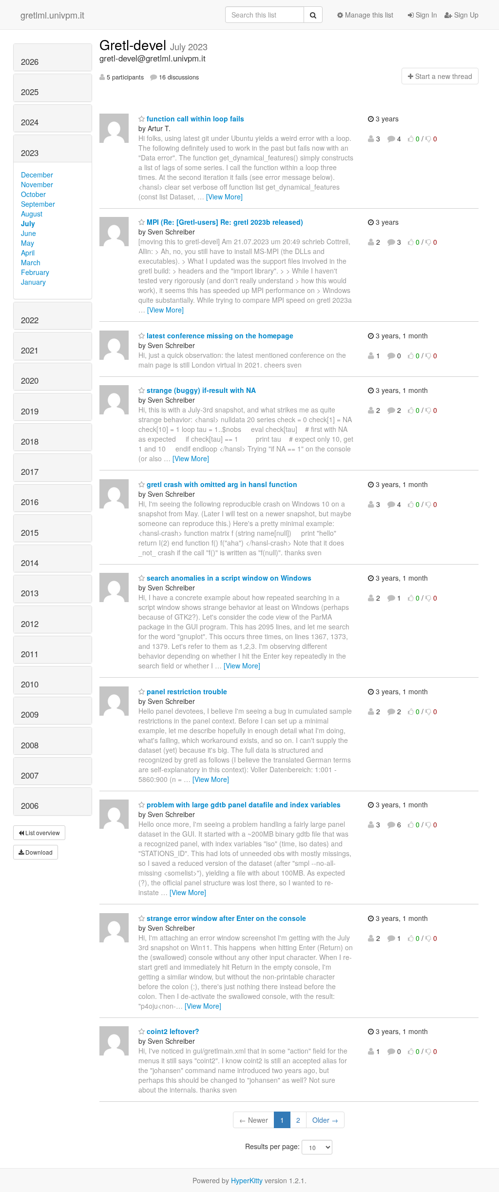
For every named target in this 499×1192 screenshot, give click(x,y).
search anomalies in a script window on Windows (228, 578)
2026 (29, 61)
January (33, 282)
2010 (29, 684)
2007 (29, 775)
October (33, 194)
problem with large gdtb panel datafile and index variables (243, 804)
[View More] (224, 196)
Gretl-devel (134, 44)
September (38, 204)
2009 (29, 714)
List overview (42, 832)
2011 (29, 654)
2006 (29, 805)
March (30, 262)
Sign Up (465, 15)
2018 (29, 441)
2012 (29, 623)
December (37, 174)
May (27, 243)
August (31, 213)
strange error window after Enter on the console (225, 918)
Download (38, 852)
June (28, 233)
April (28, 252)
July (28, 223)
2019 (29, 411)
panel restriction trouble (186, 691)
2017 (29, 471)
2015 (29, 532)
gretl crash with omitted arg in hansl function (221, 484)
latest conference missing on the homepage (219, 335)
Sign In (425, 15)
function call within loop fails (194, 118)
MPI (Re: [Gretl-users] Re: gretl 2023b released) (224, 222)
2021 (29, 350)
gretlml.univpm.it (52, 14)
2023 (29, 152)
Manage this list (368, 15)
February (35, 272)
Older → (325, 1120)
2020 (29, 380)
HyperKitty (247, 1180)
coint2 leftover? (172, 1031)
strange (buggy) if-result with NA (200, 390)
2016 (29, 502)
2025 (29, 92)
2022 (29, 320)
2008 (29, 745)
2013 (29, 593)
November (37, 184)
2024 (29, 122)
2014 (29, 562)
